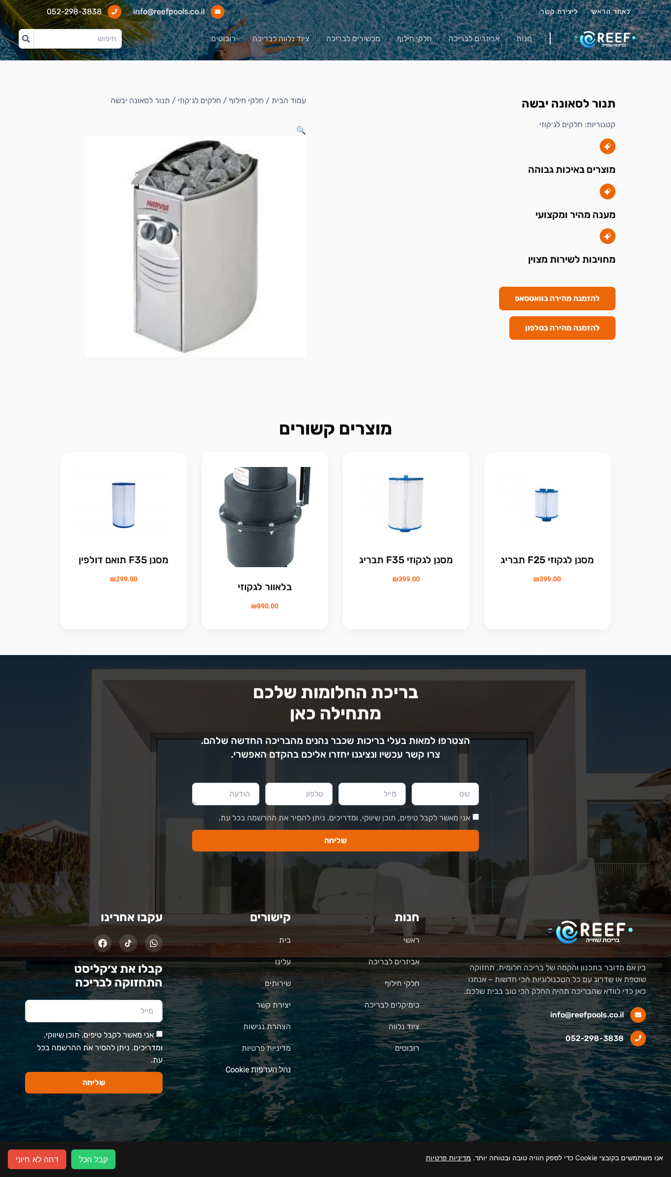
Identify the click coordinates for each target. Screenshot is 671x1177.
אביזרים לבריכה (474, 38)
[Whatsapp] (154, 943)
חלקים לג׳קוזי (561, 124)
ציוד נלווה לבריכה (280, 38)
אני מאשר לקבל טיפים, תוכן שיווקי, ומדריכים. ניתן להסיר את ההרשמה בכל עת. (344, 817)
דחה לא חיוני (37, 1159)
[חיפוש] (26, 39)
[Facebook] (103, 943)
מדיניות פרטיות (448, 1157)
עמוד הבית (289, 100)
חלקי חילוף (414, 38)
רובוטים (223, 38)
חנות (524, 38)
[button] (301, 130)
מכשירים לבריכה (353, 38)
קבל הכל (93, 1159)
